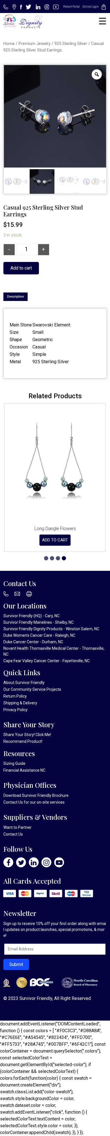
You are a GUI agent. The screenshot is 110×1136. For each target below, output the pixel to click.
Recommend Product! (22, 741)
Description (15, 296)
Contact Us (13, 802)
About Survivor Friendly (24, 682)
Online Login (91, 6)
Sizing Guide (14, 763)
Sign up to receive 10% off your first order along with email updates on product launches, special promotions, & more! (54, 929)
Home (9, 43)
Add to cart (21, 268)
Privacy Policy (15, 709)
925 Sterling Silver (70, 43)
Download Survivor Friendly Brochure (36, 795)
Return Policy (15, 696)
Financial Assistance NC (24, 770)
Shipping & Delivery (20, 703)
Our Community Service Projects (32, 689)
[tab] (15, 296)
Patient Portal (71, 6)
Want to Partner (17, 827)
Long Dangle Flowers (55, 528)
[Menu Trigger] (102, 21)
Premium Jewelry (34, 43)
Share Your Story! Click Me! (27, 734)
